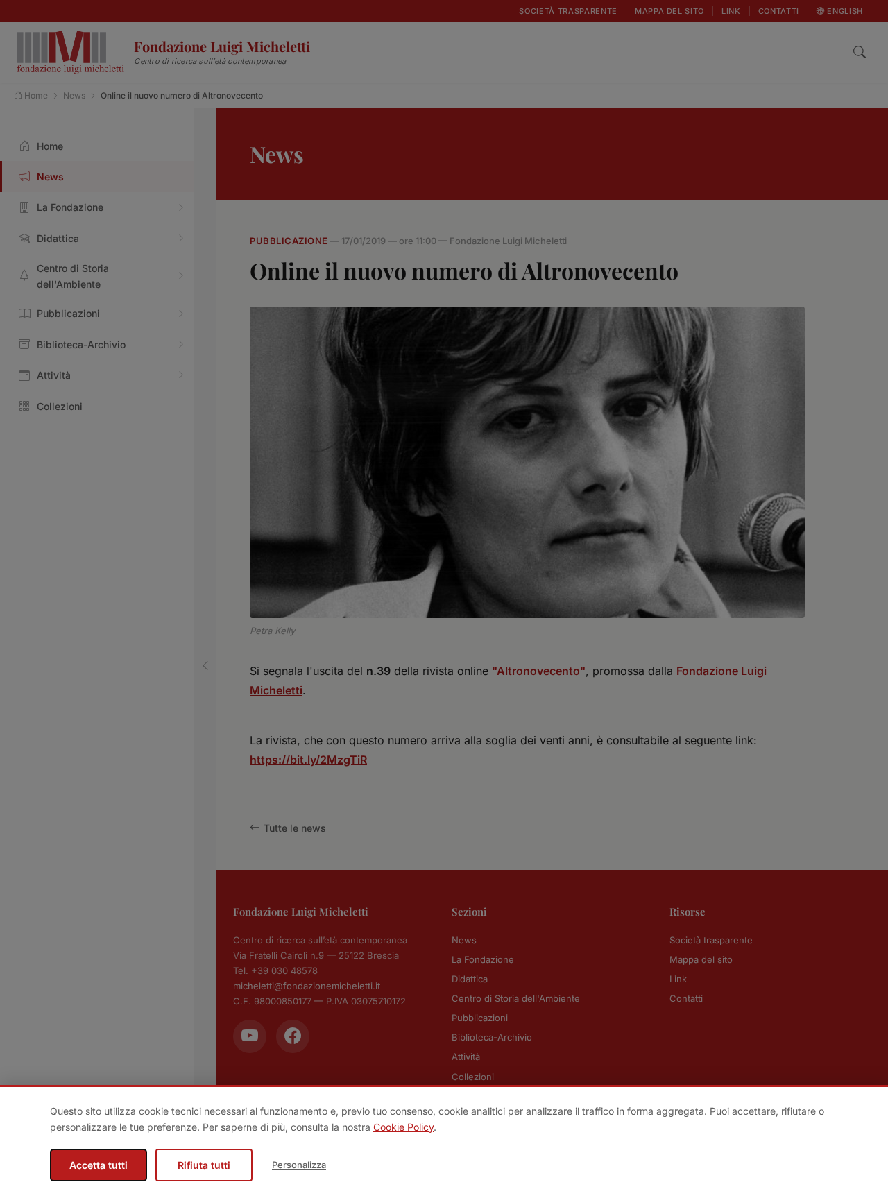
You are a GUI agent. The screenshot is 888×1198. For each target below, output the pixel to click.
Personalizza (299, 1164)
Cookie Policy (403, 1127)
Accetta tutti (98, 1165)
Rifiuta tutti (204, 1165)
